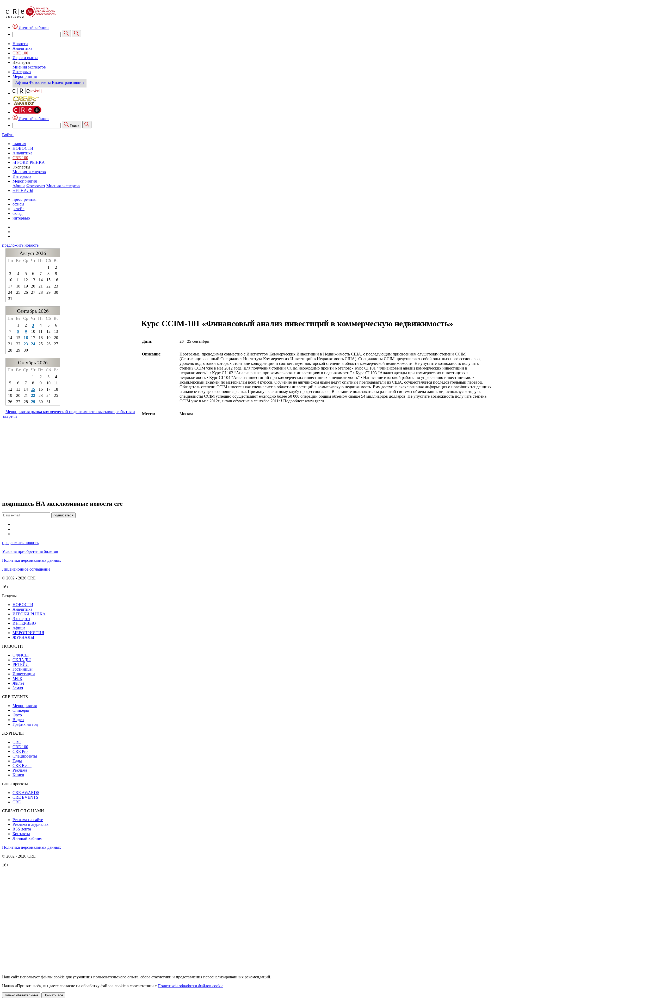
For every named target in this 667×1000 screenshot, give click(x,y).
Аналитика (22, 48)
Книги (18, 775)
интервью (21, 218)
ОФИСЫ (21, 655)
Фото (17, 715)
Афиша (21, 82)
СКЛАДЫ (22, 660)
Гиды (17, 761)
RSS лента (22, 829)
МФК (17, 678)
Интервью (22, 72)
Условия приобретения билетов (30, 551)
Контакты (21, 834)
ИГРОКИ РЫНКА (29, 614)
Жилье (18, 683)
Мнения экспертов (29, 67)
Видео (18, 719)
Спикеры (21, 710)
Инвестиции (24, 674)
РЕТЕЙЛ (21, 664)
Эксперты (21, 618)
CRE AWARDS (26, 792)
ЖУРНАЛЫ (23, 637)
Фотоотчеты (40, 82)
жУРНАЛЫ (23, 190)
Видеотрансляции (68, 82)
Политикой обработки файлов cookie (190, 986)
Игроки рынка (25, 57)
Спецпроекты (25, 756)
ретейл (18, 209)
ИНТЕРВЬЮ (24, 623)
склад (17, 213)
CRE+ (18, 802)
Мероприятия (25, 76)
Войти (8, 135)
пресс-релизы (24, 199)
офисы (18, 204)
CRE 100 (20, 53)
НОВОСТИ (23, 148)
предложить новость (20, 245)
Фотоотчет (35, 186)
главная (19, 143)
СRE (17, 742)
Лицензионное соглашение (26, 569)
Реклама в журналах (30, 824)
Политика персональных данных (31, 560)
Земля (18, 688)
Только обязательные (21, 995)
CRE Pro (20, 751)
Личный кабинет (33, 118)
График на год (25, 724)
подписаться (63, 515)
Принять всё (53, 995)
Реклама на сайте (28, 819)
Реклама (20, 770)
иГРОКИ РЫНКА (29, 162)
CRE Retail (22, 765)
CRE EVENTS (25, 797)
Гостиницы (23, 669)
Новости (20, 43)
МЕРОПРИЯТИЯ (28, 632)
